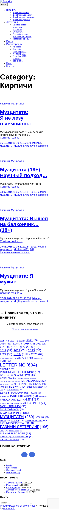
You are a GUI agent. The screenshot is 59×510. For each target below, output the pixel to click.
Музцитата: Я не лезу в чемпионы (15, 117)
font (5, 361)
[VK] (32, 454)
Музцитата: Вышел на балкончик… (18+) (24, 224)
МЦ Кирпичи (21, 145)
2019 (28, 143)
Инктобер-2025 (19, 56)
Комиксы (17, 58)
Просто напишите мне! (25, 329)
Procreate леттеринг (22, 36)
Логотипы (17, 29)
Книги (9, 41)
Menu (3, 4)
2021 (6, 350)
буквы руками (15, 392)
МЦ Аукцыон (6, 384)
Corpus (38, 358)
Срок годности (13, 487)
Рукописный (12, 485)
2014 (28, 298)
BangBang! (6, 358)
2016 (29, 343)
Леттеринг (12, 22)
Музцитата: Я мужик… (16, 279)
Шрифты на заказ (21, 12)
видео (36, 393)
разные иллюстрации (17, 423)
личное (18, 403)
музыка (42, 417)
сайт (4, 430)
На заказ (17, 47)
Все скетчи (18, 61)
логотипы (34, 403)
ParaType (7, 369)
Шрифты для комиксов (23, 17)
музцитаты (6, 145)
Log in (9, 465)
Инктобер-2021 (19, 51)
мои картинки (13, 406)
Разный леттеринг (21, 34)
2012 (32, 340)
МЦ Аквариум (33, 380)
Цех (3, 390)
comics (23, 357)
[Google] (24, 454)
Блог (9, 63)
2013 (44, 340)
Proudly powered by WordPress (17, 505)
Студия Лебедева (37, 387)
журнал (4, 396)
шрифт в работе (15, 433)
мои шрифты (14, 412)
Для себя (17, 49)
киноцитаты (10, 399)
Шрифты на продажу (22, 15)
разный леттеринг (24, 427)
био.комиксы (14, 390)
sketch (8, 375)
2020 (32, 347)
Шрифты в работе (21, 19)
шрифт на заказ (12, 439)
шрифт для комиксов (16, 436)
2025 (22, 354)
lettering (36, 143)
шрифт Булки (15, 430)
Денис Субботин (27, 378)
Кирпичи (5, 103)
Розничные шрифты (12, 387)
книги (31, 399)
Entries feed (11, 468)
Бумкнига (8, 378)
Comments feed (13, 470)
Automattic (9, 508)
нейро (17, 420)
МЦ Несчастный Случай (30, 384)
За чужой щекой (14, 483)
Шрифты (11, 10)
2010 (22, 341)
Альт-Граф (26, 375)
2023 (34, 350)
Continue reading (11, 137)
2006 (14, 341)
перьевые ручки (36, 420)
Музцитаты (18, 32)
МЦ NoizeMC (21, 249)
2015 (33, 192)
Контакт (10, 66)
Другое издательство (10, 381)
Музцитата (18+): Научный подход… (23, 172)
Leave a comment (38, 145)
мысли (5, 420)
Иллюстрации (14, 44)
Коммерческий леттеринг (19, 26)
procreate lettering (20, 372)
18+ (27, 192)
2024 (6, 354)
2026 (37, 354)
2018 (6, 347)
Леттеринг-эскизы (21, 39)
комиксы (6, 403)
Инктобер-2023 (19, 54)
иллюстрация (24, 396)
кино (43, 396)
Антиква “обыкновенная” (17, 490)
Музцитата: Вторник (15, 492)
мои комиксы (12, 409)
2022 (20, 350)
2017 (41, 343)
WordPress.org (13, 472)
